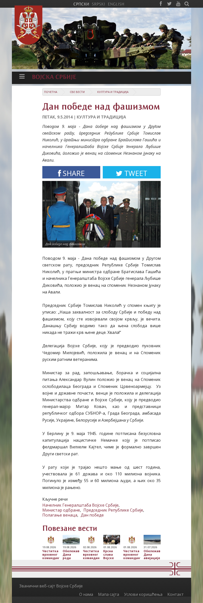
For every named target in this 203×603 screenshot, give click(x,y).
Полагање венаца (59, 515)
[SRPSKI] (98, 3)
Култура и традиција (112, 92)
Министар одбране (61, 510)
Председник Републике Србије (113, 510)
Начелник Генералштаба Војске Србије (80, 505)
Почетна (50, 92)
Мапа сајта (108, 594)
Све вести (77, 92)
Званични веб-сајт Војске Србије (51, 586)
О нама (86, 594)
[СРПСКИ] (81, 3)
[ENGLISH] (116, 3)
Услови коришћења (143, 594)
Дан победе (92, 515)
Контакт (175, 594)
